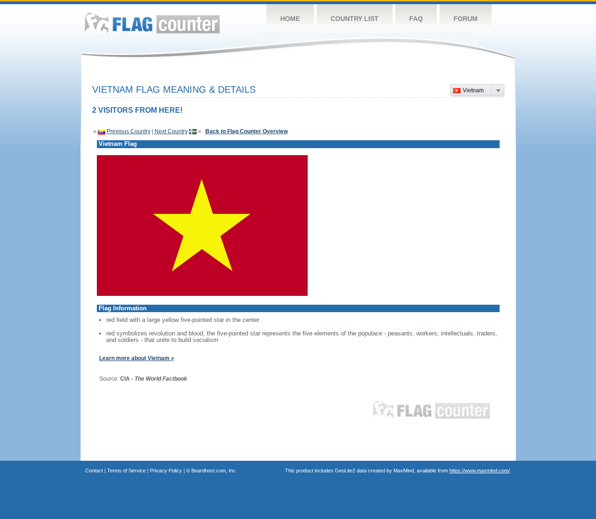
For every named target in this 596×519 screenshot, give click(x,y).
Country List (355, 18)
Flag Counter (152, 23)
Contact (94, 470)
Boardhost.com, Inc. (214, 470)
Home (290, 18)
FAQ (416, 18)
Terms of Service (126, 470)
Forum (466, 18)
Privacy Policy (166, 470)
